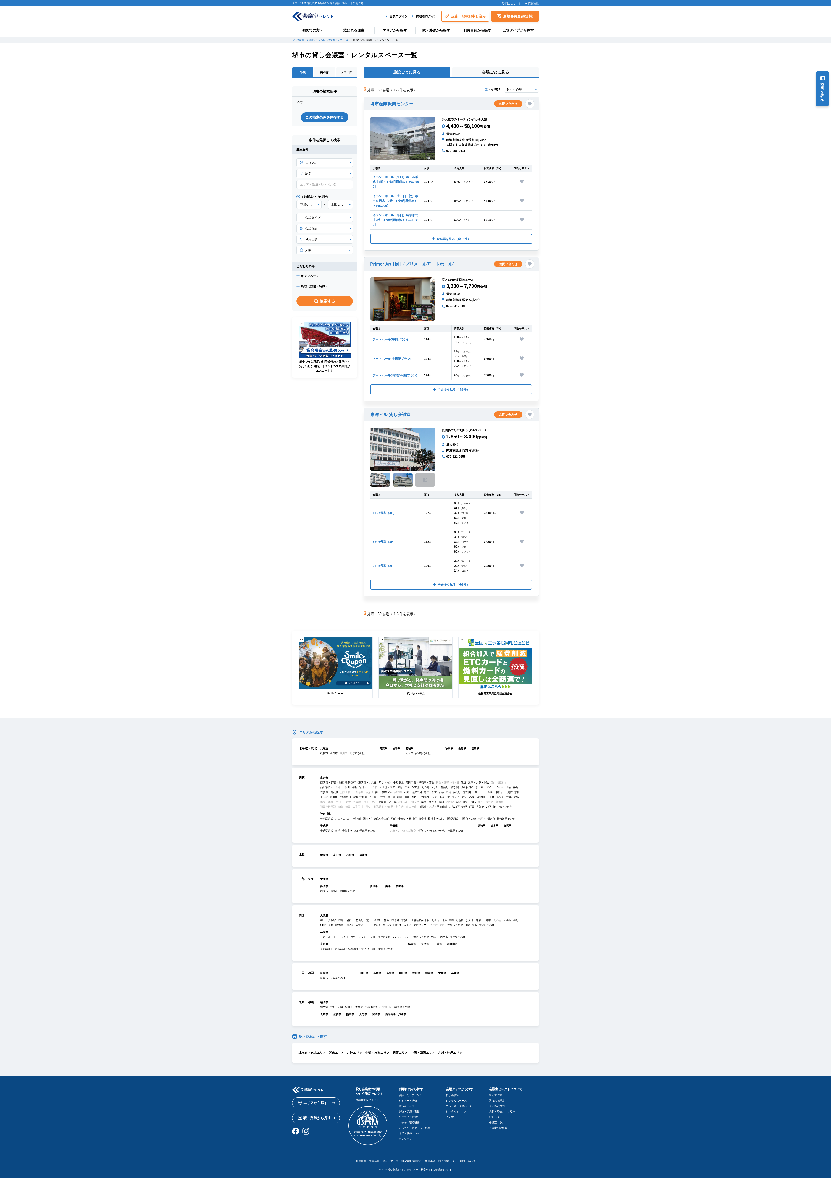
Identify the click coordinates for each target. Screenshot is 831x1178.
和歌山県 (452, 943)
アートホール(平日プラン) (390, 339)
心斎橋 (460, 920)
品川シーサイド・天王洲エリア (377, 787)
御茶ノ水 (387, 792)
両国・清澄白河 (413, 792)
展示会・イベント (409, 1106)
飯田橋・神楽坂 (339, 797)
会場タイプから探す (518, 30)
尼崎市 (434, 936)
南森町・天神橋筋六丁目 (415, 920)
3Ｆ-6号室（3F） (384, 541)
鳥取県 (390, 973)
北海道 (324, 748)
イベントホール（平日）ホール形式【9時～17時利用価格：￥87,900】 (396, 181)
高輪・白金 (403, 787)
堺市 (474, 925)
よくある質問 (497, 1106)
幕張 (337, 830)
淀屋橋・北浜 (439, 920)
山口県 (403, 973)
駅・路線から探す (436, 30)
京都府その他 (385, 948)
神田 (377, 792)
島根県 (377, 973)
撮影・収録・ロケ (409, 1133)
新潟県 (324, 854)
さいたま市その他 (435, 830)
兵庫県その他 (457, 936)
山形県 (462, 748)
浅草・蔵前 (512, 797)
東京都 (324, 777)
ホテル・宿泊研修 (409, 1122)
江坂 (467, 925)
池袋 (463, 782)
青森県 (383, 748)
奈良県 (425, 943)
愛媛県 (442, 973)
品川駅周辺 (326, 787)
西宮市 (444, 936)
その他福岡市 (372, 1007)
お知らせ (494, 1116)
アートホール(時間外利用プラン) (395, 375)
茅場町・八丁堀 (387, 802)
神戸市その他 (421, 936)
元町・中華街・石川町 (404, 818)
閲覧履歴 (533, 3)
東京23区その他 (458, 806)
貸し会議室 (452, 1095)
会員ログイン (399, 16)
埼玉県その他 (455, 830)
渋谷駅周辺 (467, 787)
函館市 (334, 753)
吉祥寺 (480, 806)
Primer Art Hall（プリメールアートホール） (413, 264)
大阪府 (324, 915)
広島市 (324, 978)
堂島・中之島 (391, 920)
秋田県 (449, 748)
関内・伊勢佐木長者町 (376, 818)
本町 (451, 920)
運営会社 (374, 1161)
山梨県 (387, 886)
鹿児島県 (390, 1014)
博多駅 (324, 1007)
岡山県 (364, 973)
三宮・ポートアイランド (334, 936)
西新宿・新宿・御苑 (332, 782)
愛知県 (324, 879)
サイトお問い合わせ (463, 1161)
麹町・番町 (403, 797)
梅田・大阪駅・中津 (332, 920)
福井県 (363, 854)
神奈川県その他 (506, 818)
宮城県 (409, 748)
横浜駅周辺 (326, 818)
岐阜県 (374, 886)
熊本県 (350, 1014)
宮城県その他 (423, 753)
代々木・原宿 (503, 787)
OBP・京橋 (326, 925)
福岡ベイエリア (354, 1007)
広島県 (324, 973)
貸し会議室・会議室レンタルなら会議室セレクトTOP (320, 40)
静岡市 (324, 891)
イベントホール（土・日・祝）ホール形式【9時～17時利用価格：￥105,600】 (395, 200)
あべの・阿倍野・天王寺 (397, 925)
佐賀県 (337, 1014)
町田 (471, 806)
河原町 (372, 948)
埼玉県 (394, 825)
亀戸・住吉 (430, 792)
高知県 (455, 973)
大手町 (435, 787)
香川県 (416, 973)
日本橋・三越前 (503, 792)
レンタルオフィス (456, 1111)
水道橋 (354, 797)
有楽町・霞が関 (450, 787)
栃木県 (494, 825)
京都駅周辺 (326, 948)
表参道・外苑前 (329, 792)
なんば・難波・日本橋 (478, 920)
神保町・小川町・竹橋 (372, 797)
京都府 (324, 943)
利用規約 (361, 1161)
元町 (373, 936)
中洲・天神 (336, 1007)
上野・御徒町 (497, 797)
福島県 (475, 748)
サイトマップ (390, 1161)
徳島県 (429, 973)
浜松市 (334, 891)
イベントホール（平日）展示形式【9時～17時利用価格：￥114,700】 (395, 220)
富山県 (337, 854)
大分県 (363, 1014)
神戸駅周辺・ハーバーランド (394, 936)
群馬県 (507, 825)
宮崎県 (376, 1014)
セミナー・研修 (408, 1100)
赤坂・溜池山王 (478, 797)
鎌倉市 (491, 818)
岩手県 (396, 748)
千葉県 (324, 825)
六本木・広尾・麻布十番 (435, 797)
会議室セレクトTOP (367, 1100)
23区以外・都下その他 (499, 806)
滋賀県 (412, 943)
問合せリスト (513, 3)
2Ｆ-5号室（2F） (384, 565)
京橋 (517, 792)
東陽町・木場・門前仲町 (433, 806)
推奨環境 (443, 1161)
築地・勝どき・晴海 (432, 802)
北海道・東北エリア (312, 1052)
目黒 (354, 787)
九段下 (415, 797)
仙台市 (409, 753)
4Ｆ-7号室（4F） (384, 513)
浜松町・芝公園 (462, 792)
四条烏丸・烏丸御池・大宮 (350, 948)
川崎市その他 (468, 818)
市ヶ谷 (324, 797)
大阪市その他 (455, 925)
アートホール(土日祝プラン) (392, 358)
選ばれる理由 (353, 30)
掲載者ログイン (426, 16)
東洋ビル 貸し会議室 (390, 414)
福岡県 (324, 1002)
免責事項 (430, 1161)
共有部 (324, 72)
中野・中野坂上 (394, 782)
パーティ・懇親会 (409, 1116)
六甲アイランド (360, 936)
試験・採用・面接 (409, 1111)
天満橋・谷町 (511, 920)
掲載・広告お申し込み (502, 1111)
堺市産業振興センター (392, 103)
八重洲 (415, 787)
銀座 (490, 792)
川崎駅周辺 (451, 818)
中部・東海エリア (377, 1052)
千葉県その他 (367, 830)
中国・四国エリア (423, 1052)
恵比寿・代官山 (484, 787)
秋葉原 (369, 792)
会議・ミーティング (410, 1095)
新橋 (441, 792)
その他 (450, 1116)
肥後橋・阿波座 (344, 925)
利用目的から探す (477, 30)
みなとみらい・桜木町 (348, 818)
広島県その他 (337, 978)
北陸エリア (354, 1052)
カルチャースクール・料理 (414, 1127)
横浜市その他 (436, 818)
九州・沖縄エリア (450, 1052)
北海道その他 (357, 753)
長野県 (400, 886)
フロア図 (346, 72)
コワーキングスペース (459, 1106)
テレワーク (405, 1138)
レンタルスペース (456, 1100)
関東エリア (336, 1052)
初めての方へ (312, 30)
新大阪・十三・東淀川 (368, 925)
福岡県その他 (402, 1007)
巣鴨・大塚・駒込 (478, 782)
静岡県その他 (347, 891)
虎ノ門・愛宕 (459, 797)
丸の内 (425, 787)
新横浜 (422, 818)
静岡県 (324, 886)
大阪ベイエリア (423, 925)
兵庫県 (324, 932)
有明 (458, 802)
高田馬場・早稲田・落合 (420, 782)
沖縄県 (402, 1014)
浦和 (420, 830)
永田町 (391, 797)
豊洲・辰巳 (469, 802)
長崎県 (324, 1014)
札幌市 (324, 753)
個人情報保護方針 (411, 1161)
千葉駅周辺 (326, 830)
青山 (515, 787)
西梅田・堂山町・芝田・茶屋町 (363, 920)
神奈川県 (325, 813)
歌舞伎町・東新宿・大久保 (361, 782)
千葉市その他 (350, 830)
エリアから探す (395, 30)
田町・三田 (479, 792)
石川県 (350, 854)
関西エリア (400, 1052)
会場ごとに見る (495, 72)
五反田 (346, 787)
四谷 (381, 782)
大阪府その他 (486, 925)
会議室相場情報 (498, 1127)
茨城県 (481, 825)
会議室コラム (497, 1122)
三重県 (438, 943)
